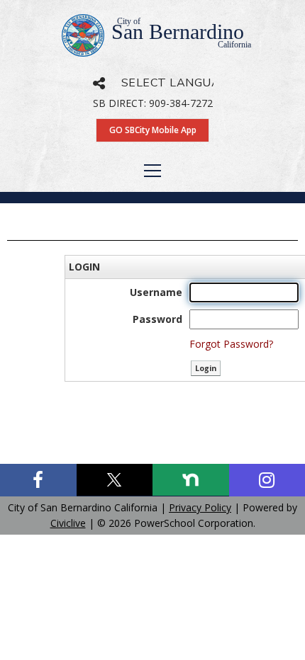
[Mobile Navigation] (152, 171)
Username (156, 292)
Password (157, 319)
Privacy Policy (200, 507)
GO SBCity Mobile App (152, 130)
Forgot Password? (231, 344)
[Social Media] (99, 83)
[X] (115, 480)
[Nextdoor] (190, 480)
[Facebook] (38, 480)
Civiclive (68, 523)
